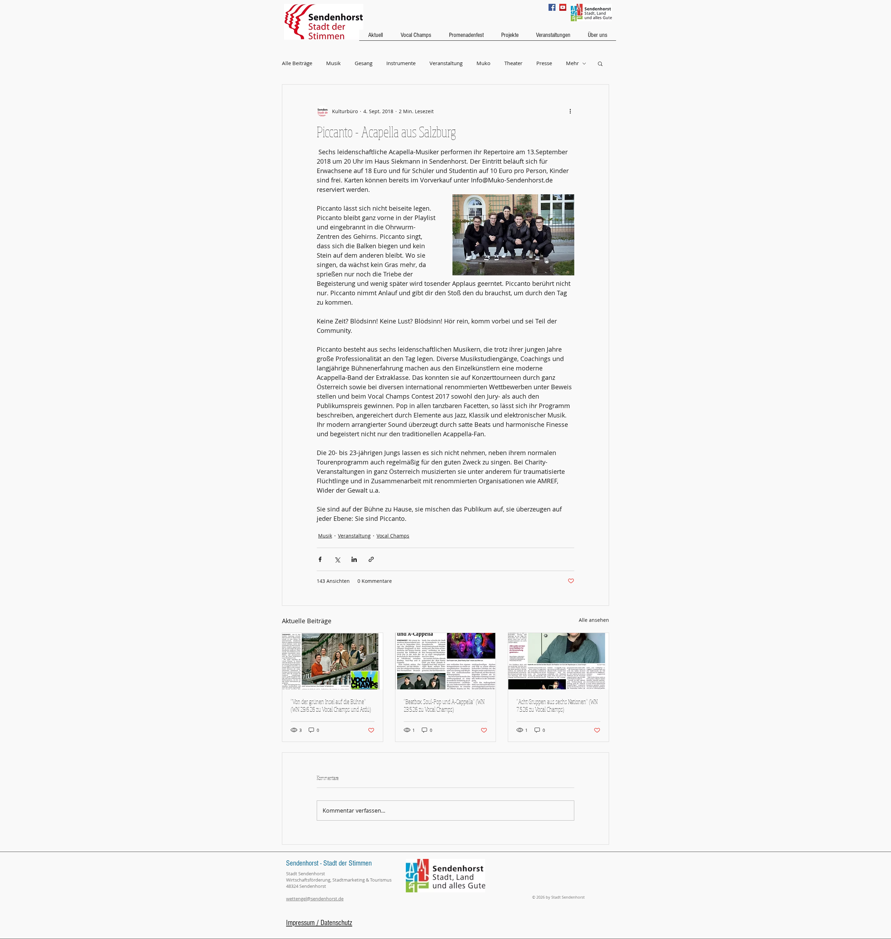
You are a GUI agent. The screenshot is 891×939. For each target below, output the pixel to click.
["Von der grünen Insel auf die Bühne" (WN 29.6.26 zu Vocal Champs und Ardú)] (332, 661)
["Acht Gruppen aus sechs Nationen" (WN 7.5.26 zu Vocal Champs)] (558, 661)
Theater (513, 63)
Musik (333, 63)
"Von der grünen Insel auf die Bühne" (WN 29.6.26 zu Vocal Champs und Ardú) (331, 705)
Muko (483, 63)
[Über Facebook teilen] (320, 559)
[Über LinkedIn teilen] (354, 559)
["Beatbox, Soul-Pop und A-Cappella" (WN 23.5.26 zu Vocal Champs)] (445, 661)
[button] (600, 63)
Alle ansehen (594, 620)
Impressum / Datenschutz (319, 922)
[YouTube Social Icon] (562, 7)
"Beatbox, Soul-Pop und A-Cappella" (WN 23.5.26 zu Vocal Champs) (444, 705)
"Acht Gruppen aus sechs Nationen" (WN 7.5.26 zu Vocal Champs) (557, 705)
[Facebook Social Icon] (552, 7)
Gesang (363, 63)
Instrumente (401, 63)
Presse (544, 63)
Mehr (572, 63)
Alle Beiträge (297, 63)
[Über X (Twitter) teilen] (337, 559)
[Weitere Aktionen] (570, 111)
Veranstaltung (446, 63)
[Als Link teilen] (371, 559)
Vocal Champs (393, 535)
